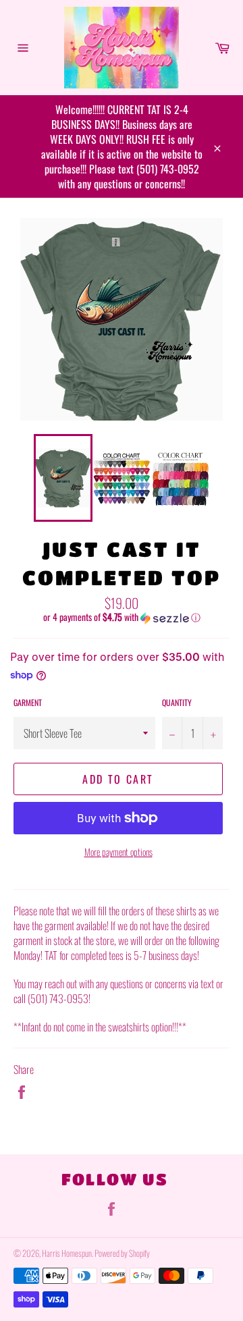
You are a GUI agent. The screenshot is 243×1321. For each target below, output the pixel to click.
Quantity (177, 702)
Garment (28, 702)
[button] (122, 617)
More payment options (118, 851)
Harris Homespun (67, 1253)
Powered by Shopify (122, 1253)
